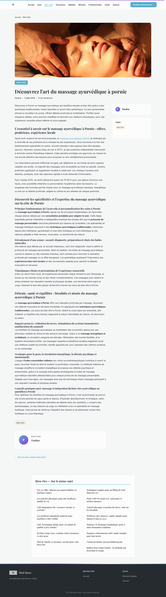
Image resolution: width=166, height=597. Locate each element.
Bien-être (49, 5)
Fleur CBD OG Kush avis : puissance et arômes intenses (104, 500)
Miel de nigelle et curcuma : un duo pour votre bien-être (58, 543)
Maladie (71, 5)
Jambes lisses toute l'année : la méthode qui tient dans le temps (106, 549)
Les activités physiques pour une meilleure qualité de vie (56, 500)
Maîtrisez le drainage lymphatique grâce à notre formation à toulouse (106, 526)
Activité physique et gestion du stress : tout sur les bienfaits (108, 508)
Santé (107, 5)
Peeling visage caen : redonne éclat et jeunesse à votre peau (58, 534)
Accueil (31, 5)
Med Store (25, 572)
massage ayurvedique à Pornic (75, 138)
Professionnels (95, 5)
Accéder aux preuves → (143, 5)
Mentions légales (129, 576)
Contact (125, 581)
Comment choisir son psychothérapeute (105, 542)
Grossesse (60, 5)
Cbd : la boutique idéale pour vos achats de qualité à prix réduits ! (56, 526)
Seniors (116, 5)
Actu (39, 5)
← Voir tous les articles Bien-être (30, 457)
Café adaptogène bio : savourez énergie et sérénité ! (56, 508)
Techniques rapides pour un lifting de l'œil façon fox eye (106, 491)
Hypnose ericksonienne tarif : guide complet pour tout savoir (107, 534)
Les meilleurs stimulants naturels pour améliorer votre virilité (54, 517)
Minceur (81, 5)
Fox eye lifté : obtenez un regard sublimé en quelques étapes (57, 491)
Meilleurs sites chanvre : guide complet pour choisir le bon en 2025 (107, 517)
